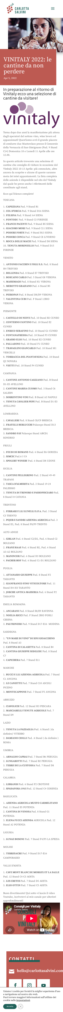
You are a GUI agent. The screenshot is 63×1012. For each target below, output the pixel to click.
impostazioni (23, 1000)
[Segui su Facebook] (15, 985)
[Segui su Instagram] (29, 985)
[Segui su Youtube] (43, 985)
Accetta (10, 1006)
